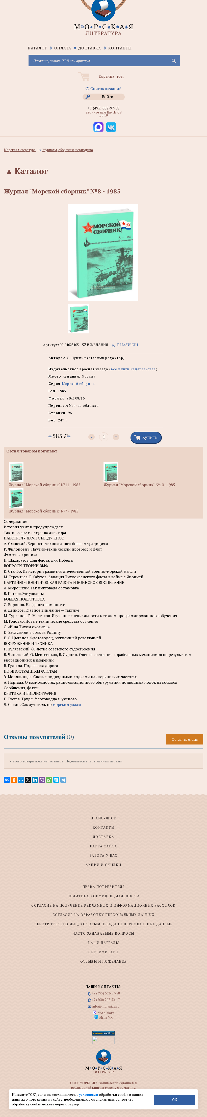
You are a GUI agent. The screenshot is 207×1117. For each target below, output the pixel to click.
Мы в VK (106, 1017)
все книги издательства (133, 369)
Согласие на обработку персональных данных (104, 914)
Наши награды (103, 942)
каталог (37, 47)
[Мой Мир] (21, 780)
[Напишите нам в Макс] (98, 127)
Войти (107, 96)
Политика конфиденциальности (103, 896)
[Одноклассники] (14, 780)
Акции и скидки (103, 865)
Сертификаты (103, 952)
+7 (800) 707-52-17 (106, 999)
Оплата (62, 47)
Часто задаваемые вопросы (103, 933)
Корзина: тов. (111, 76)
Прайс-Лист (103, 818)
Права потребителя (104, 886)
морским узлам (67, 704)
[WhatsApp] (49, 780)
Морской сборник (78, 383)
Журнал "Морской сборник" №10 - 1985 (139, 484)
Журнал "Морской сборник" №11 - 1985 (44, 484)
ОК (174, 1100)
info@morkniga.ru (105, 1006)
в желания (97, 345)
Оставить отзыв (185, 739)
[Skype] (56, 780)
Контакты (120, 47)
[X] (28, 780)
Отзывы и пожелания (103, 961)
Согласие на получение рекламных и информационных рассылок (103, 905)
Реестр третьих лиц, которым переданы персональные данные (103, 924)
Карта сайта (103, 846)
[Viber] (42, 780)
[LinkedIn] (35, 780)
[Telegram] (63, 780)
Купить (149, 437)
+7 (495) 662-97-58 (103, 107)
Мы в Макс (105, 1013)
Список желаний (105, 88)
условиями (89, 1094)
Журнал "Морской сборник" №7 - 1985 (43, 510)
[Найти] (173, 60)
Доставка (90, 47)
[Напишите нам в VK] (111, 127)
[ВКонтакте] (7, 780)
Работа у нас (104, 855)
